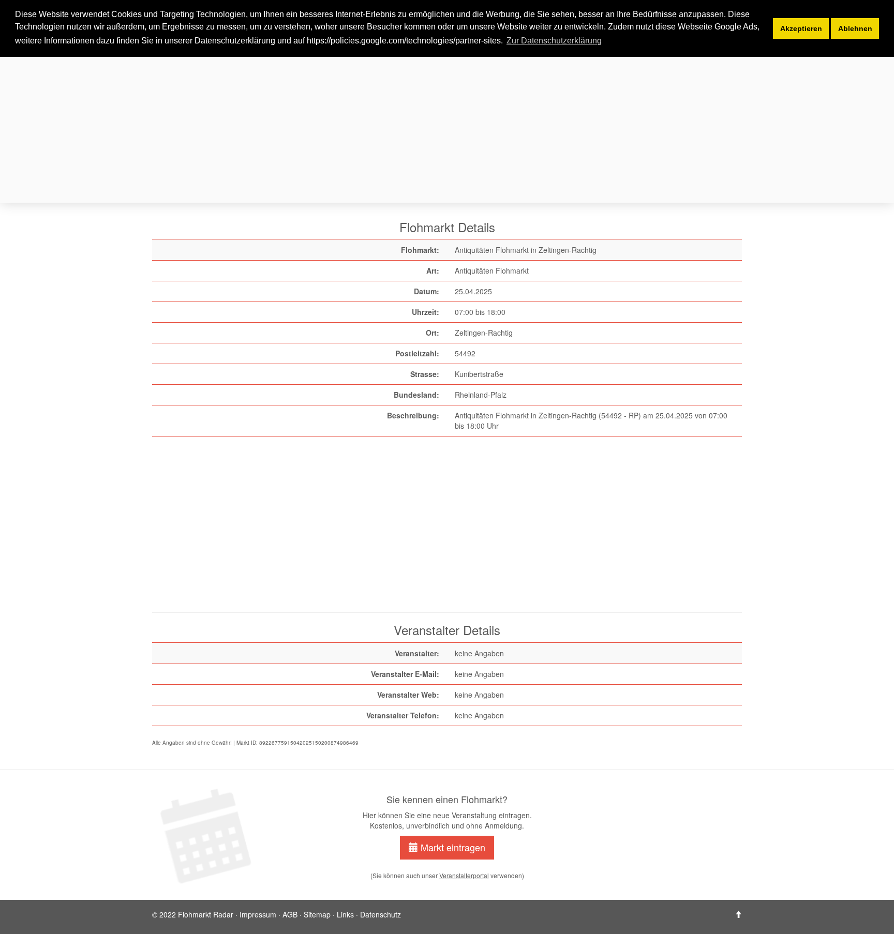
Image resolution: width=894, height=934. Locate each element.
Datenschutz (380, 914)
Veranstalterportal (464, 875)
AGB (289, 914)
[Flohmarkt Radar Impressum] (738, 914)
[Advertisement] (462, 128)
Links (345, 914)
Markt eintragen (451, 847)
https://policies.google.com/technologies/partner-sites (404, 40)
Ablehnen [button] (855, 28)
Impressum (258, 914)
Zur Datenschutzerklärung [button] (554, 40)
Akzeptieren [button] (801, 28)
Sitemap (317, 914)
